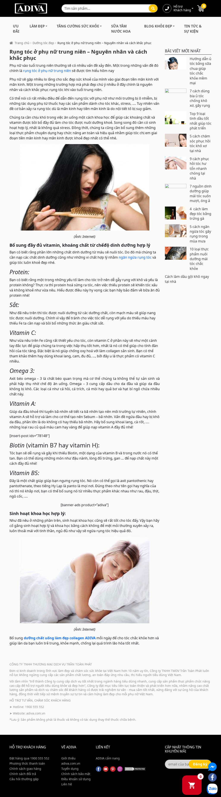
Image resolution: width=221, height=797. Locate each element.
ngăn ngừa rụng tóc (135, 257)
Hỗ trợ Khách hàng (182, 8)
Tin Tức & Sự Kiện (193, 29)
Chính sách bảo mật (75, 774)
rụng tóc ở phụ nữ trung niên (47, 70)
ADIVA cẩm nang (108, 758)
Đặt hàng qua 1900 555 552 (29, 758)
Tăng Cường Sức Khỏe (78, 26)
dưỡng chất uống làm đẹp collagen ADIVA (60, 638)
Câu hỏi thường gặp (24, 779)
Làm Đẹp (37, 26)
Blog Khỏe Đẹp (158, 26)
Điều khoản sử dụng (76, 779)
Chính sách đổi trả (22, 774)
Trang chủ (22, 43)
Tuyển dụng (70, 769)
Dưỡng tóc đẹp (43, 43)
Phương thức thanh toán (27, 763)
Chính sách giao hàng (25, 769)
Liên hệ (66, 784)
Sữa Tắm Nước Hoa (121, 29)
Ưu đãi (16, 29)
